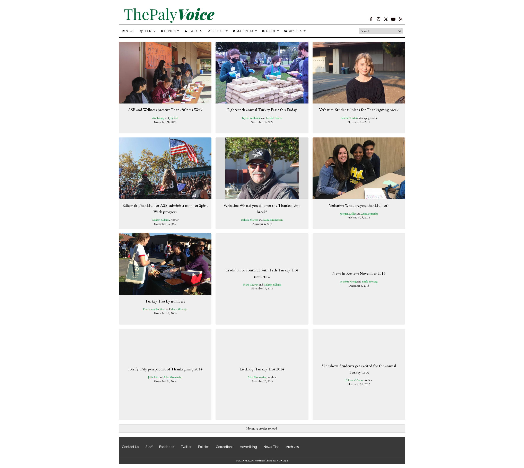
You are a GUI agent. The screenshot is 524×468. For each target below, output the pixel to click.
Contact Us (130, 447)
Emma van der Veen (154, 309)
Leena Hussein (274, 118)
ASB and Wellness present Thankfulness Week (165, 109)
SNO (278, 460)
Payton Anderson (251, 118)
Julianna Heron (354, 380)
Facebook (166, 447)
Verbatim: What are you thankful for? (359, 205)
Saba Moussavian (173, 377)
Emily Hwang (369, 281)
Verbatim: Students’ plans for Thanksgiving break (359, 109)
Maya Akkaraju (179, 309)
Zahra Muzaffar (369, 213)
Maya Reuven (250, 284)
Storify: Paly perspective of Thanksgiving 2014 (165, 369)
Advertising (248, 447)
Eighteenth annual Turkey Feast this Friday (262, 109)
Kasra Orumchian (273, 220)
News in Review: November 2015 (359, 273)
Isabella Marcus (249, 220)
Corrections (224, 447)
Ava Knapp (158, 118)
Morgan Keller (348, 213)
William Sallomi (160, 220)
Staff (149, 447)
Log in (285, 460)
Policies (203, 447)
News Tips (271, 447)
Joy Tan (173, 118)
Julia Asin (153, 377)
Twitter (186, 447)
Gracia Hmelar (349, 118)
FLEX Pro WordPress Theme (258, 460)
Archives (292, 447)
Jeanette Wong (348, 281)
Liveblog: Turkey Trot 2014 (261, 369)
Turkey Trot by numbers (165, 301)
